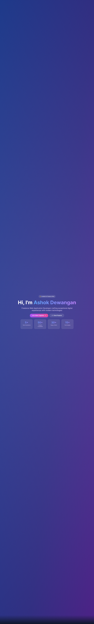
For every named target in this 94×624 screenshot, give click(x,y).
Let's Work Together (38, 315)
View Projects (58, 315)
